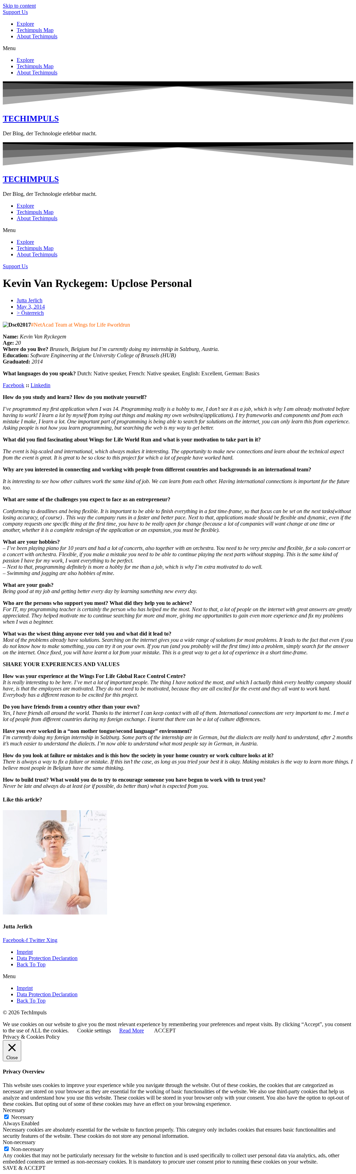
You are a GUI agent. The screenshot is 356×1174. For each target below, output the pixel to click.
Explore (25, 24)
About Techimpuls (37, 36)
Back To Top (31, 964)
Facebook (13, 385)
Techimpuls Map (35, 30)
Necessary (22, 1117)
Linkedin (40, 385)
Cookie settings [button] (94, 1030)
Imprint (25, 952)
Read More (131, 1030)
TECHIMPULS (31, 118)
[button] (178, 48)
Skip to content (19, 6)
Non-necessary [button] (19, 1142)
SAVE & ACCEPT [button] (24, 1168)
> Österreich (30, 313)
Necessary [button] (14, 1110)
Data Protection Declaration (47, 958)
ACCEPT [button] (165, 1030)
